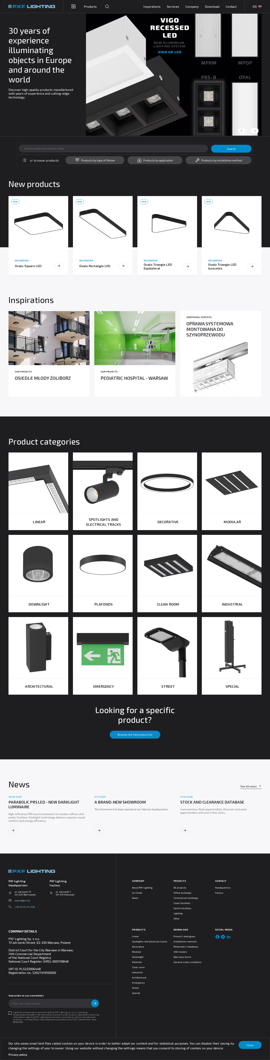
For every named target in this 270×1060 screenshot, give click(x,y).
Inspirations (151, 6)
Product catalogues (184, 936)
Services (173, 6)
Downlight (138, 956)
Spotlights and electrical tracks (149, 941)
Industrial (137, 972)
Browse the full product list (135, 734)
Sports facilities (182, 908)
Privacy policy (17, 1054)
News (135, 897)
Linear (135, 936)
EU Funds (137, 892)
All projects (180, 887)
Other (177, 918)
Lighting (178, 913)
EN (255, 6)
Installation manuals (185, 941)
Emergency (138, 982)
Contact (231, 6)
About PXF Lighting (142, 887)
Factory (219, 892)
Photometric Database (186, 946)
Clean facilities (182, 903)
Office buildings (183, 892)
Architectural (139, 977)
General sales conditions (188, 962)
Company (192, 6)
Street (135, 987)
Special (136, 992)
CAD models (180, 951)
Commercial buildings (186, 897)
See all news (248, 786)
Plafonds (137, 962)
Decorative (138, 946)
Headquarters (223, 887)
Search (231, 148)
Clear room (138, 967)
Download (212, 6)
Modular (136, 951)
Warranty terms (182, 956)
